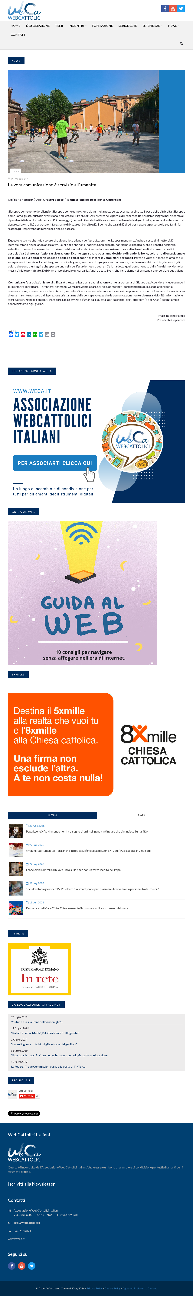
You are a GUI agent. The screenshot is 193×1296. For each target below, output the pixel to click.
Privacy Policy (95, 1288)
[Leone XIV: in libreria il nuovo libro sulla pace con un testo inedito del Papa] (16, 869)
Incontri (76, 25)
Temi (59, 25)
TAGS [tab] (141, 815)
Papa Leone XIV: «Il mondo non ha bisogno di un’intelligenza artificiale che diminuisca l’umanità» (87, 831)
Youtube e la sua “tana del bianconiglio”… (37, 1022)
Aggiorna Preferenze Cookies (140, 1288)
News (172, 25)
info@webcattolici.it (27, 1222)
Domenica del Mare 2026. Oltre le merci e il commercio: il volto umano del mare (77, 908)
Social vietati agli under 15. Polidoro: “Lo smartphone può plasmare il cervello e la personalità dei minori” (92, 889)
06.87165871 (22, 1230)
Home (15, 25)
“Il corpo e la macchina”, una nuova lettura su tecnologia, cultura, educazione (59, 1055)
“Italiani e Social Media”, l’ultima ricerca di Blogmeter (45, 1033)
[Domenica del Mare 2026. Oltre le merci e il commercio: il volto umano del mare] (16, 908)
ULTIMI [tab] (52, 815)
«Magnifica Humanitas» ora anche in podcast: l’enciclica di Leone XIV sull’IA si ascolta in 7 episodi (88, 850)
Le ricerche (127, 25)
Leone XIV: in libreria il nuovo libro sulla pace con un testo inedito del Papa (73, 869)
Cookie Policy (112, 1288)
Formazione (102, 25)
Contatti (19, 34)
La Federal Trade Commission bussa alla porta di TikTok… (48, 1066)
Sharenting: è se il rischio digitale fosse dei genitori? (44, 1044)
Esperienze (151, 25)
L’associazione (38, 25)
